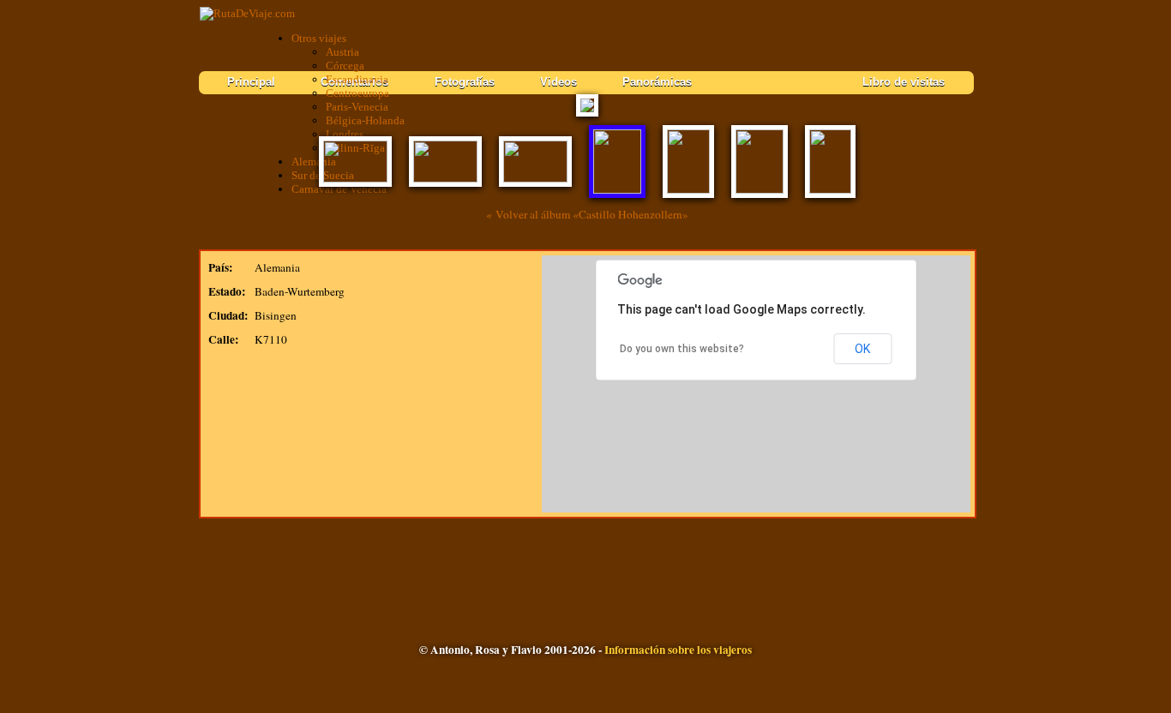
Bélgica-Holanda (365, 120)
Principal (251, 81)
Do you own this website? (682, 349)
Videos (558, 81)
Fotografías (465, 81)
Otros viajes (318, 38)
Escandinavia (357, 79)
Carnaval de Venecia (339, 189)
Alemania (313, 161)
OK (862, 349)
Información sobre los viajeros (678, 649)
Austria (342, 51)
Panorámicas (657, 81)
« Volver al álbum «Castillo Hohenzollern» (587, 214)
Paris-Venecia (357, 106)
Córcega (345, 65)
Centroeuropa (357, 93)
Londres (344, 134)
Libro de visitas (903, 81)
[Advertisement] (587, 563)
